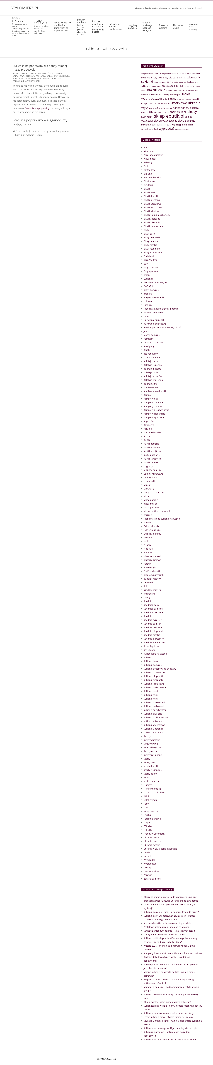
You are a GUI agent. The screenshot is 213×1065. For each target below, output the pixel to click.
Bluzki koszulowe (152, 203)
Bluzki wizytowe (152, 211)
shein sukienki (178, 112)
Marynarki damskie (154, 492)
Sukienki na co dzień (154, 702)
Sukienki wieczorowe (154, 724)
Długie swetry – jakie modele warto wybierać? (167, 1001)
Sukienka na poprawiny (37, 108)
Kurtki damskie (151, 443)
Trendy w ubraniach (154, 833)
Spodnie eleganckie (154, 631)
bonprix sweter (159, 82)
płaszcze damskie (153, 556)
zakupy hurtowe (152, 871)
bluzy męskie (150, 244)
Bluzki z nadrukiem (154, 226)
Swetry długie (151, 743)
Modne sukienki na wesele (157, 511)
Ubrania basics (151, 837)
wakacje (148, 856)
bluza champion (193, 73)
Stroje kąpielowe (152, 646)
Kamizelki (149, 338)
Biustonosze (150, 181)
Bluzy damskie (151, 241)
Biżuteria (148, 184)
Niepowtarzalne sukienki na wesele (162, 518)
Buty (146, 263)
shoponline (21, 73)
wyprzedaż (166, 128)
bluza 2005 (181, 73)
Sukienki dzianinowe (154, 672)
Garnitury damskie (153, 312)
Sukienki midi (151, 694)
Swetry (147, 736)
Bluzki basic (150, 192)
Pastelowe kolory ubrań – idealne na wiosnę (166, 926)
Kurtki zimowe (151, 462)
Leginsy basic (150, 477)
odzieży (185, 108)
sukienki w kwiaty (153, 721)
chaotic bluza (177, 82)
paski (146, 541)
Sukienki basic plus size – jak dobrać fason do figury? (171, 911)
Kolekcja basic (151, 361)
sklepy (147, 597)
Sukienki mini (151, 698)
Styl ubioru (149, 649)
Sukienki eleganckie (154, 676)
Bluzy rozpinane (152, 248)
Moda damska (151, 499)
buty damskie (151, 267)
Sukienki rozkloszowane (156, 717)
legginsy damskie (153, 469)
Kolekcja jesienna (153, 364)
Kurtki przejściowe (153, 451)
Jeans (146, 331)
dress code (167, 85)
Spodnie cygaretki (153, 619)
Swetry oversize (152, 751)
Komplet (148, 394)
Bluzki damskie (151, 196)
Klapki (147, 349)
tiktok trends (150, 799)
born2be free (150, 259)
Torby (147, 807)
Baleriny (148, 162)
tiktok (146, 796)
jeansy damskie (152, 334)
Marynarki (149, 488)
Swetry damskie (152, 739)
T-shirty (148, 784)
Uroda (147, 852)
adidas (147, 147)
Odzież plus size (152, 529)
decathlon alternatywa (155, 282)
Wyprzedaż (149, 859)
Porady (147, 563)
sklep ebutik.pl (169, 116)
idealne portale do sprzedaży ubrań (162, 327)
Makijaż (148, 484)
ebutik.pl (179, 86)
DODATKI (148, 286)
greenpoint (189, 86)
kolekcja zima (150, 383)
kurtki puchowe (152, 454)
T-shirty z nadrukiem (154, 792)
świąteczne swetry (182, 129)
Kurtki (147, 439)
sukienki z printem (153, 732)
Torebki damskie (152, 818)
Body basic (149, 256)
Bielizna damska (152, 177)
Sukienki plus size (153, 713)
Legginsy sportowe (153, 473)
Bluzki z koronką (152, 222)
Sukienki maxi (151, 691)
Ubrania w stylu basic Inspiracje (160, 848)
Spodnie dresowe (153, 627)
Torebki (147, 814)
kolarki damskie (152, 357)
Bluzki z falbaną (152, 218)
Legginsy (148, 466)
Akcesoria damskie (153, 154)
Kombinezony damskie (155, 391)
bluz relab (146, 77)
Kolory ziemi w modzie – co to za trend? (164, 934)
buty (169, 81)
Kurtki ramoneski (152, 458)
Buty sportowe (151, 271)
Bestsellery (149, 169)
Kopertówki (149, 421)
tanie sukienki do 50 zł (161, 125)
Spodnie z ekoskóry (154, 638)
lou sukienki (167, 98)
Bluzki (147, 188)
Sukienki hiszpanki (153, 679)
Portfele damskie (152, 571)
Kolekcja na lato (152, 372)
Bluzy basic (149, 233)
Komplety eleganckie (154, 413)
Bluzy (146, 229)
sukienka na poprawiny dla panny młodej (37, 79)
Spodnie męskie (152, 634)
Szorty (147, 758)
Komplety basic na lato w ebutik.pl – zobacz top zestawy (173, 953)
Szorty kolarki (150, 773)
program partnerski (154, 574)
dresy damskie (151, 289)
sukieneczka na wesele (155, 653)
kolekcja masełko (152, 368)
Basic (146, 166)
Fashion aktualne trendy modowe (161, 308)
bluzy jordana (183, 77)
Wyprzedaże (150, 863)
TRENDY (148, 826)
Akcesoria (149, 151)
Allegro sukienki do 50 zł (151, 73)
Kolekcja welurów (153, 376)
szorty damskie (151, 766)
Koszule (148, 428)
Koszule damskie (152, 432)
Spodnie (148, 616)
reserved (148, 582)
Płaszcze (148, 552)
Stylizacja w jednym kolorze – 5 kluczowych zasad (169, 930)
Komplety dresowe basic (156, 409)
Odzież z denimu (152, 533)
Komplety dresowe (153, 406)
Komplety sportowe (154, 417)
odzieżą (194, 108)
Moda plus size (151, 507)
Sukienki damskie (153, 664)
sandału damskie (152, 589)
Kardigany (149, 346)
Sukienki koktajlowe (154, 683)
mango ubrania (148, 103)
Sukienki (148, 657)
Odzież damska (152, 526)
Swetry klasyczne (152, 747)
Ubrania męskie (152, 844)
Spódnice (148, 601)
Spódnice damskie (153, 608)
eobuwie (148, 301)
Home (147, 316)
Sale (146, 586)
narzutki (148, 514)
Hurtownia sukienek (154, 319)
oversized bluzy (148, 112)
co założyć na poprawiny (50, 73)
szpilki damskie (152, 781)
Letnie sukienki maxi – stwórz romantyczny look (168, 1016)
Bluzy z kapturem (153, 252)
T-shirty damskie (152, 788)
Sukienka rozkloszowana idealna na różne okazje (169, 1013)
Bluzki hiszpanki (152, 199)
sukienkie (146, 124)
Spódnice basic (151, 604)
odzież (176, 108)
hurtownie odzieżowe (155, 323)
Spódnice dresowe (153, 612)
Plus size (148, 548)
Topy (146, 803)
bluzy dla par (169, 77)
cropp (147, 274)
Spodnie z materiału (154, 642)
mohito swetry (165, 108)
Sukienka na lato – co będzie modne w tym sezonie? (170, 1039)
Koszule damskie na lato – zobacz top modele (167, 923)
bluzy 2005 (157, 77)
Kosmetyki (149, 424)
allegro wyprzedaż (168, 73)
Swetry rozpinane (153, 754)
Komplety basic (152, 398)
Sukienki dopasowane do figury (160, 668)
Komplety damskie (153, 402)
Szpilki (147, 777)
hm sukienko (156, 90)
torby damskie (151, 811)
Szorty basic (150, 762)
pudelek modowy (152, 578)
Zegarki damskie (152, 878)
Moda (147, 496)
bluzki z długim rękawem (157, 214)
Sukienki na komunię (154, 706)
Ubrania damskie (152, 841)
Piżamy (147, 544)
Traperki (148, 822)
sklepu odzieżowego (165, 120)
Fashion (148, 304)
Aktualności (150, 158)
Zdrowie (148, 874)
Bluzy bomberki (152, 237)
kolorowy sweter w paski (172, 95)
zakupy (147, 867)
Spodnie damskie (153, 623)
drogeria (148, 293)
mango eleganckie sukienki (187, 99)
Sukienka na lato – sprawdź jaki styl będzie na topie (170, 1028)
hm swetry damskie (174, 90)
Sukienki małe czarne (155, 687)
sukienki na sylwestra (155, 709)
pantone (148, 537)
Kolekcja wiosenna (153, 379)
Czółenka (148, 278)
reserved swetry (162, 112)
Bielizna (148, 173)
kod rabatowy (151, 353)
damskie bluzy (155, 86)
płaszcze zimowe (152, 559)
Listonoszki (149, 481)
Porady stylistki (151, 567)
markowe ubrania (163, 103)
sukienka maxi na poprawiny (37, 78)
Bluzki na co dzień (153, 207)
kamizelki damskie (153, 342)
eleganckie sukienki (154, 297)
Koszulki (148, 436)
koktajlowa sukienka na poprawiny (29, 76)
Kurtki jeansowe (152, 447)
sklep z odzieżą (186, 120)
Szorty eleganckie (153, 769)
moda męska (150, 503)
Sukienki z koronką (153, 728)
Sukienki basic (151, 661)
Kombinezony (151, 387)
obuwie (147, 522)
